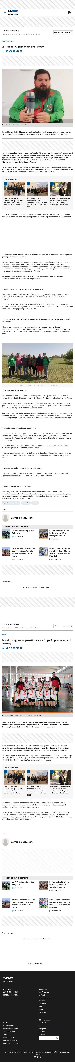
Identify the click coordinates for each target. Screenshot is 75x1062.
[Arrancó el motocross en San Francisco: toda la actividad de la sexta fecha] (6, 551)
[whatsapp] (7, 51)
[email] (17, 51)
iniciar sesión (32, 587)
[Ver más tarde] (3, 51)
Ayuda (68, 1052)
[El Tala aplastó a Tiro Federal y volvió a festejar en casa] (43, 533)
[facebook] (10, 51)
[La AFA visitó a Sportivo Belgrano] (6, 533)
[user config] (69, 12)
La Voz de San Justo (22, 517)
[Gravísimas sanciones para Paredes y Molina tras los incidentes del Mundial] (43, 551)
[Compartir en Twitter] (14, 51)
